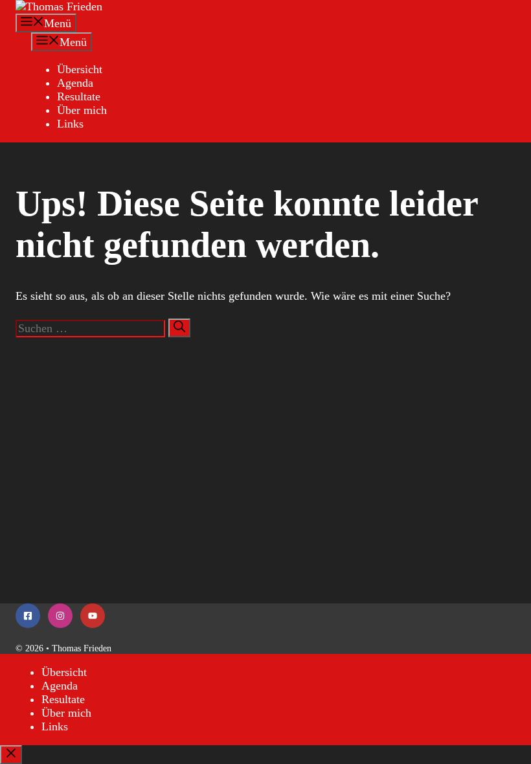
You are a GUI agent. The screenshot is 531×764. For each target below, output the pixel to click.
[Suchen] (179, 328)
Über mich (82, 110)
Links (70, 123)
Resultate (78, 96)
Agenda (75, 82)
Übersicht (79, 69)
